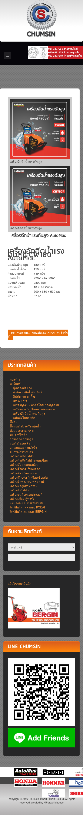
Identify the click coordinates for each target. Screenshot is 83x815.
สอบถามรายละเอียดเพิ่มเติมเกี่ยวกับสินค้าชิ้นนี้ (38, 335)
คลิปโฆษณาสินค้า (19, 583)
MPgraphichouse (54, 802)
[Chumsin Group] (41, 19)
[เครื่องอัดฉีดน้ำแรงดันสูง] (40, 129)
